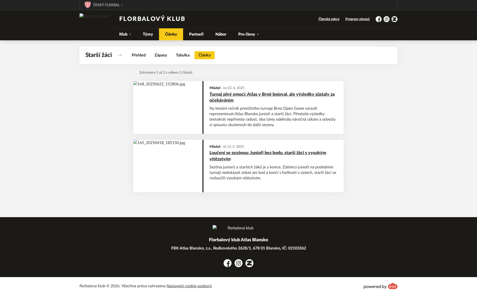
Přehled (139, 55)
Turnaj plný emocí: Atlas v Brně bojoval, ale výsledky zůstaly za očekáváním (272, 97)
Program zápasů (357, 19)
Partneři (196, 34)
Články (171, 34)
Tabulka (183, 55)
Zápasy (161, 55)
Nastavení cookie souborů (189, 286)
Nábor (220, 34)
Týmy (148, 34)
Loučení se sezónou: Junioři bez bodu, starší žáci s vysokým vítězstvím (267, 156)
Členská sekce (328, 19)
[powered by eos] (381, 286)
